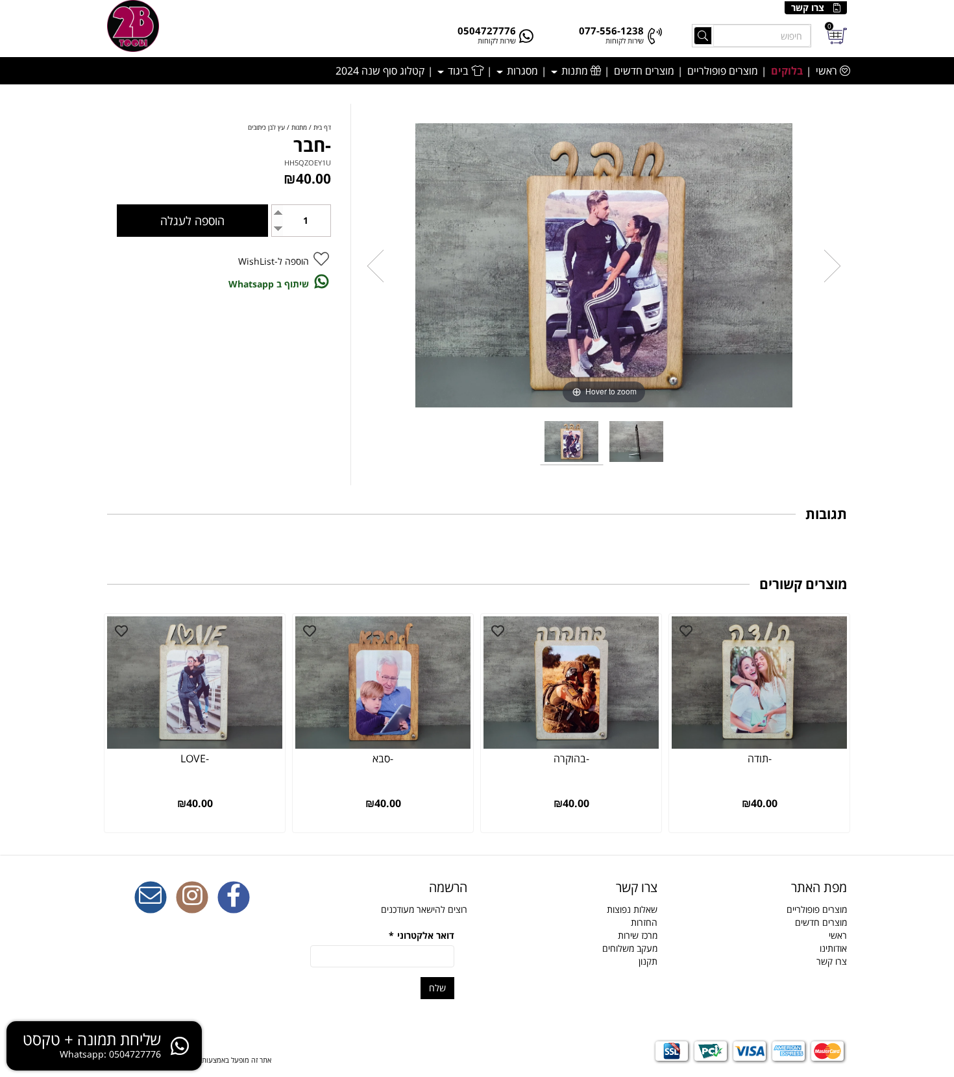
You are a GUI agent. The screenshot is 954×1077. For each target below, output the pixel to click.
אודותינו (833, 948)
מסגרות (521, 71)
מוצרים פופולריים (722, 71)
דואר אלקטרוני (421, 935)
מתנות (575, 71)
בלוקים (787, 71)
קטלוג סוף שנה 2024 (380, 71)
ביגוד (458, 71)
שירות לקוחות (624, 40)
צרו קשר (807, 7)
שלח (437, 988)
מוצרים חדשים (644, 71)
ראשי (828, 71)
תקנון (648, 961)
